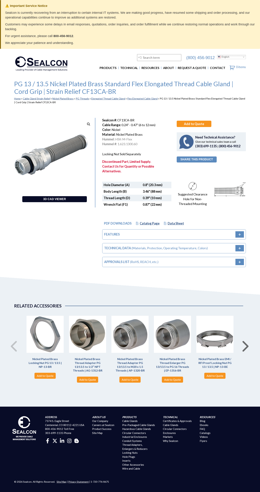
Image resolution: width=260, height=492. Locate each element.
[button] (88, 124)
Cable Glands (130, 420)
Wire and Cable (131, 468)
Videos (204, 436)
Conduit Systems (132, 440)
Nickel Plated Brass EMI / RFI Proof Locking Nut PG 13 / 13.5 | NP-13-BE (215, 362)
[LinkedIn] (62, 440)
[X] (54, 440)
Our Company (100, 420)
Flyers (203, 440)
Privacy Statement (78, 481)
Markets (168, 436)
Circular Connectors (134, 432)
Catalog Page (150, 223)
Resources (150, 68)
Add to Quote (194, 124)
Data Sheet (176, 223)
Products (108, 68)
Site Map (97, 432)
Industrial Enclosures (134, 436)
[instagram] (69, 440)
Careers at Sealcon (103, 425)
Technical (129, 68)
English (225, 57)
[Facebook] (47, 440)
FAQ (202, 428)
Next (244, 342)
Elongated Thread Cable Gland (108, 98)
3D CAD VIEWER (54, 199)
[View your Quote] (232, 67)
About (168, 68)
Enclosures (169, 432)
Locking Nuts (130, 452)
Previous (12, 342)
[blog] (76, 440)
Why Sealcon (170, 440)
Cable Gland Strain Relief (36, 98)
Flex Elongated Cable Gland (142, 98)
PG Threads (82, 98)
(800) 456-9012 (200, 57)
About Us (98, 417)
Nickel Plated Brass (63, 98)
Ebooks (204, 425)
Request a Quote (192, 68)
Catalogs (205, 432)
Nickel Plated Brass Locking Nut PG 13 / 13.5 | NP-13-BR (45, 362)
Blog (202, 420)
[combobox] (159, 57)
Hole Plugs (128, 456)
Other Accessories (133, 464)
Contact (217, 68)
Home (17, 98)
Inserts (126, 460)
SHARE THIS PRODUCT (196, 159)
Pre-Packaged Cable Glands (138, 425)
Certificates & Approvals (177, 420)
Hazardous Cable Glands (136, 428)
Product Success (101, 428)
